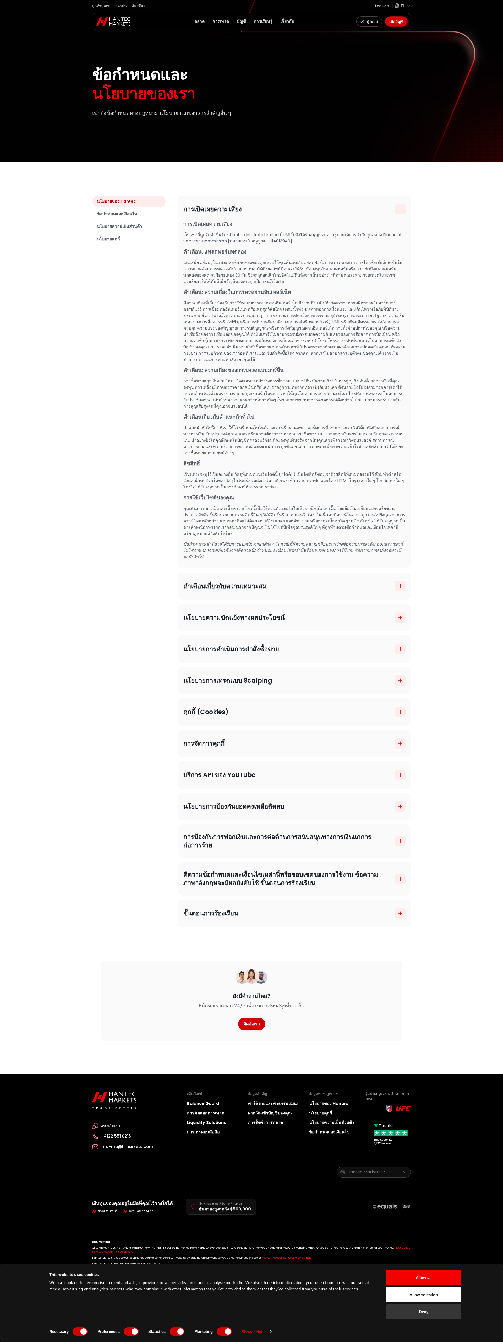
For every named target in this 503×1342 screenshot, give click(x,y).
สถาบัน (121, 5)
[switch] (131, 1331)
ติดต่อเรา (381, 5)
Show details (253, 1331)
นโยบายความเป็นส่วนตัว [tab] (119, 226)
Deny (423, 1311)
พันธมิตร (139, 5)
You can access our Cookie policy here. (287, 1258)
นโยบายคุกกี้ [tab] (108, 239)
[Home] (113, 21)
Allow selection (423, 1294)
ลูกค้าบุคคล (101, 5)
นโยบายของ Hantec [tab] (116, 201)
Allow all (424, 1277)
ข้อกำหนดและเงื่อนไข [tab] (117, 214)
